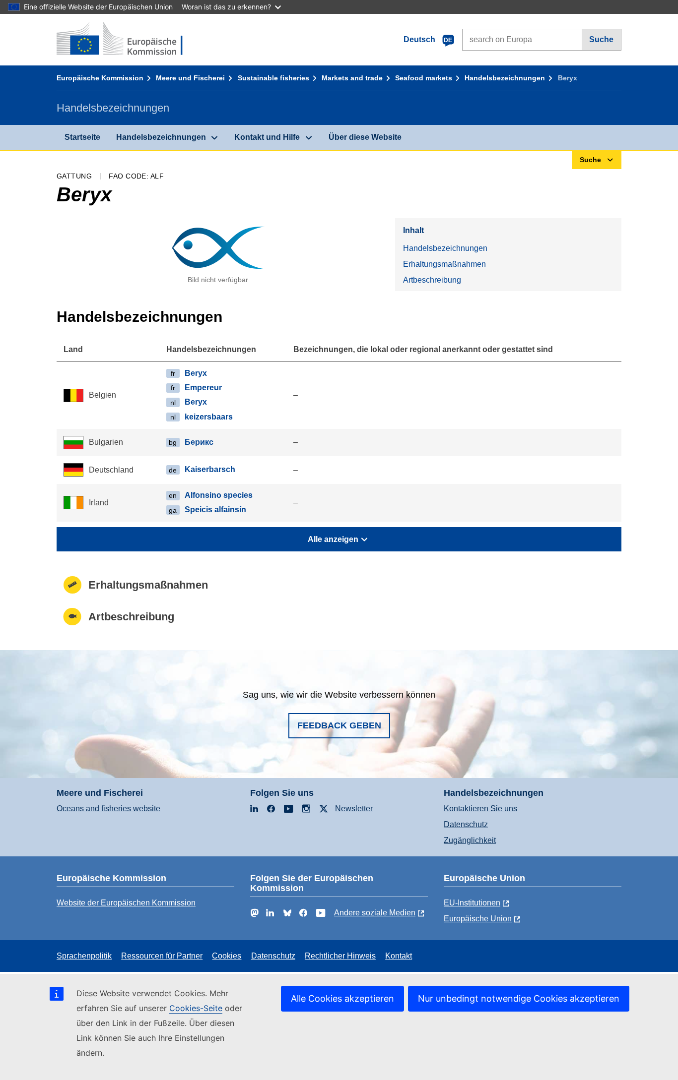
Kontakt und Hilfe (267, 137)
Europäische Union (478, 918)
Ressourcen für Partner (162, 956)
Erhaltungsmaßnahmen (444, 264)
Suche (601, 39)
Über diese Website (365, 137)
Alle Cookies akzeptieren (342, 998)
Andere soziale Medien (374, 912)
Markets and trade (352, 78)
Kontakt (398, 956)
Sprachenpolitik (84, 956)
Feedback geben (339, 725)
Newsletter (354, 808)
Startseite (82, 137)
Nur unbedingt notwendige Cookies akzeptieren (518, 998)
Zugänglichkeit (470, 840)
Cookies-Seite (195, 1008)
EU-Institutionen (472, 903)
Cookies (226, 956)
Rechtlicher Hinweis (340, 956)
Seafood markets (423, 78)
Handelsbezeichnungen (505, 78)
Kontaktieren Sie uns (480, 808)
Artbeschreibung (432, 280)
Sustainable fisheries (273, 78)
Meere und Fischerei (190, 78)
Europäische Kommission (100, 78)
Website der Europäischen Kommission (126, 903)
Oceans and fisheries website (108, 808)
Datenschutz (466, 824)
